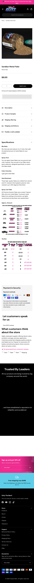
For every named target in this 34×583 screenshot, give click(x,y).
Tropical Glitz (13, 579)
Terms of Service (6, 542)
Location (6, 56)
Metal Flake (5, 69)
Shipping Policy (6, 538)
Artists (5, 24)
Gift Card (6, 52)
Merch (3, 514)
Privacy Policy (6, 535)
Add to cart (22, 86)
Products (4, 510)
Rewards (6, 48)
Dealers (5, 44)
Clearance (6, 36)
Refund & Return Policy (8, 532)
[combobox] (17, 15)
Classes (4, 520)
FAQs (3, 548)
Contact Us (5, 545)
